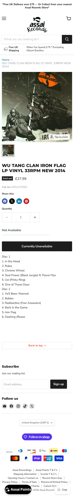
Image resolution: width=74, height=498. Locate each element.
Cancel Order (51, 486)
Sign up (58, 384)
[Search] (67, 39)
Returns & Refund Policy (54, 482)
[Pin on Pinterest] (26, 201)
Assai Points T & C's (46, 470)
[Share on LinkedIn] (19, 201)
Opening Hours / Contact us (23, 478)
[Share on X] (12, 201)
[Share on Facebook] (5, 201)
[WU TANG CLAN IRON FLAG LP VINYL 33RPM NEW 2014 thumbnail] (8, 150)
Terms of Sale (29, 482)
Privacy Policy (10, 482)
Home (5, 59)
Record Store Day (52, 478)
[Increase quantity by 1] (35, 217)
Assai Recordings (22, 470)
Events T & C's (49, 474)
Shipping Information (24, 474)
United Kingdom (35, 422)
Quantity (7, 208)
